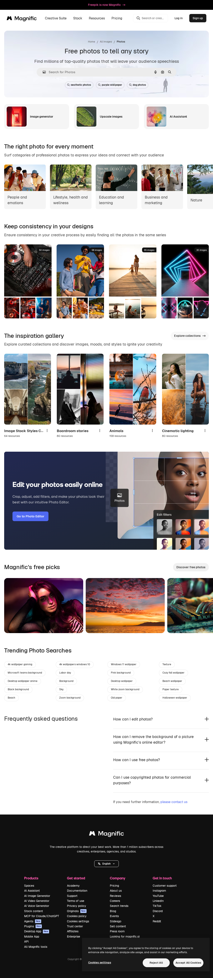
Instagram (159, 891)
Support (72, 896)
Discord (158, 911)
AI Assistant (32, 891)
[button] (106, 863)
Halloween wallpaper (174, 697)
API (26, 941)
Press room (117, 931)
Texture (166, 664)
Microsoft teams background (25, 672)
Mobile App (31, 936)
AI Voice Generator (36, 906)
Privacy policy (76, 906)
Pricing (116, 18)
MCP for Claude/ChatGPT (41, 916)
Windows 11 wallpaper (123, 664)
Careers (115, 901)
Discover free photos (191, 567)
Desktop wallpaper (122, 681)
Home (91, 41)
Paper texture (170, 689)
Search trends (119, 906)
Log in (179, 18)
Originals (76, 911)
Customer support (165, 885)
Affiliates (72, 931)
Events (114, 916)
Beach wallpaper (172, 681)
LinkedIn (158, 901)
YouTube (158, 896)
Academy (73, 885)
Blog (113, 911)
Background (66, 681)
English (106, 863)
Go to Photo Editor (30, 516)
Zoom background (69, 697)
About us (116, 891)
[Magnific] (106, 834)
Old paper (116, 697)
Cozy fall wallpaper (173, 672)
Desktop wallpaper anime (22, 681)
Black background (18, 689)
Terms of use (75, 901)
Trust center (75, 926)
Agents (32, 921)
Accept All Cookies (188, 962)
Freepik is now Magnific (104, 5)
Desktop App (36, 931)
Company (117, 878)
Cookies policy (77, 916)
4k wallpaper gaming (20, 664)
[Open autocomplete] (42, 72)
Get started (76, 878)
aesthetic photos (81, 85)
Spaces (29, 885)
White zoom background (125, 689)
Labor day (65, 672)
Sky (61, 689)
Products (31, 878)
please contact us (173, 802)
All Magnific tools (35, 947)
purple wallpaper (112, 85)
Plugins (32, 926)
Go (13, 625)
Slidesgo (115, 921)
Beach (11, 697)
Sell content (118, 926)
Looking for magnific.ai (125, 936)
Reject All (156, 962)
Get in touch (162, 878)
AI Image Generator (37, 896)
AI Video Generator (36, 901)
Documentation (77, 891)
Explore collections (187, 336)
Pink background (121, 672)
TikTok (157, 906)
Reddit (157, 921)
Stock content (33, 911)
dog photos (139, 85)
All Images (106, 41)
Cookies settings (78, 921)
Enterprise (73, 936)
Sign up (198, 18)
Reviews (115, 896)
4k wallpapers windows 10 (74, 664)
